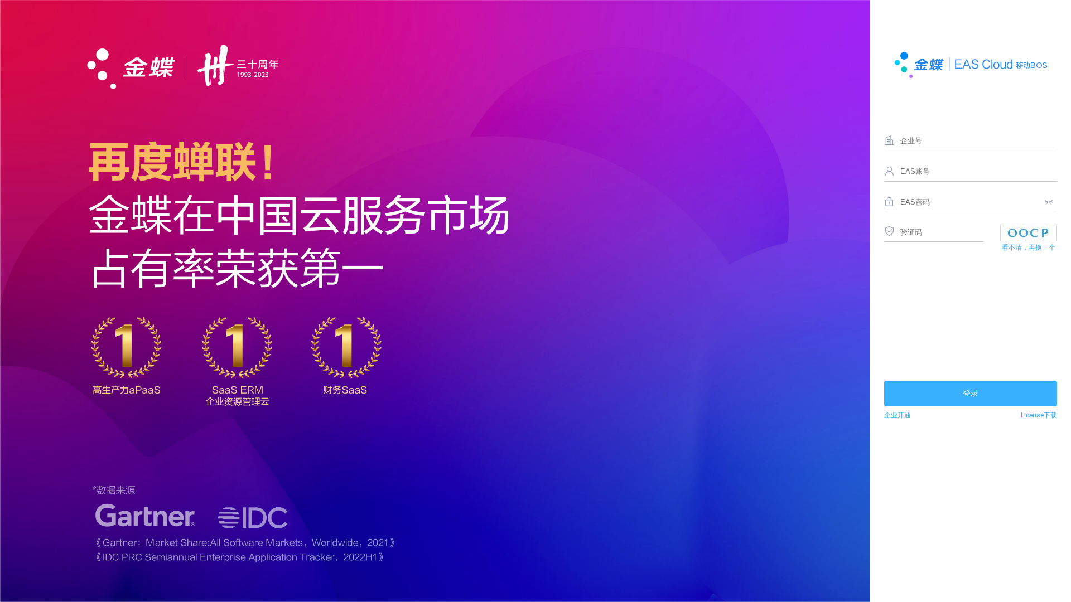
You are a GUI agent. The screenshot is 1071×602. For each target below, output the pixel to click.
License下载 (1039, 415)
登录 (970, 393)
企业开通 (897, 415)
